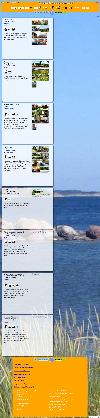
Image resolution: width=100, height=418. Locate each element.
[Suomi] (93, 2)
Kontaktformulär (54, 396)
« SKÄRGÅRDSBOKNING (10, 2)
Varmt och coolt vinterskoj (22, 374)
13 (64, 12)
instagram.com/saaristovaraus (58, 404)
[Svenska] (94, 2)
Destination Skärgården (21, 364)
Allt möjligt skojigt (20, 377)
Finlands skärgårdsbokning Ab (24, 387)
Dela (98, 17)
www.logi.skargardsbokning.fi (65, 399)
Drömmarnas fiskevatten (22, 371)
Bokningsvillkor (19, 380)
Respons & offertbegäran (22, 384)
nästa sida (58, 12)
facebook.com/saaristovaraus (58, 401)
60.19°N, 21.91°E (22, 400)
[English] (96, 2)
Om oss (19, 409)
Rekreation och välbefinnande (23, 367)
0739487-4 (57, 407)
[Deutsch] (98, 2)
